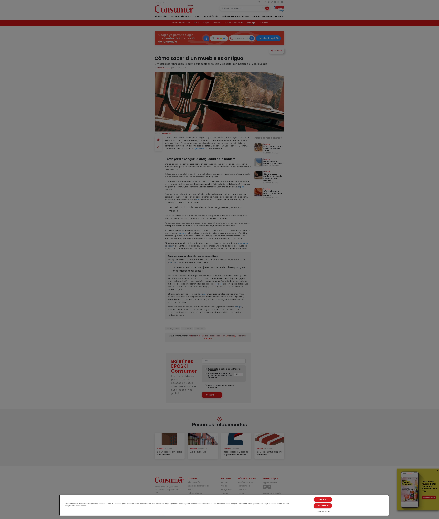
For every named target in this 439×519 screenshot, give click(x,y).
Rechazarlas (323, 506)
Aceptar (323, 499)
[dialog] (224, 505)
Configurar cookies (323, 511)
